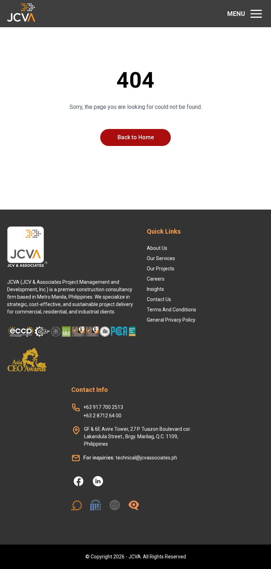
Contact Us (159, 299)
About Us (157, 248)
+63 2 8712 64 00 (102, 415)
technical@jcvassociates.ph (130, 458)
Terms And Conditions (171, 309)
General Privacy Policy (171, 320)
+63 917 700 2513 (103, 407)
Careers (155, 279)
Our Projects (160, 268)
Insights (155, 289)
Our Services (161, 258)
